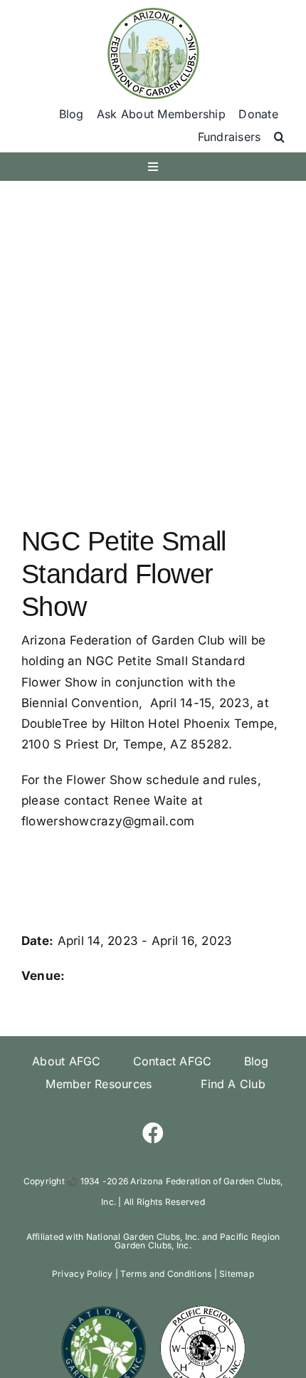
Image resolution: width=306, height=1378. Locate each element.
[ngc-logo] (103, 1310)
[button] (279, 137)
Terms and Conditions (165, 1273)
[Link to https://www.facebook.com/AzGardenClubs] (153, 1133)
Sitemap (236, 1273)
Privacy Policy (82, 1273)
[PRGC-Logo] (202, 1310)
